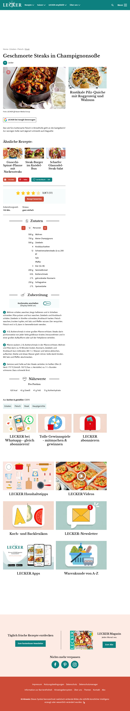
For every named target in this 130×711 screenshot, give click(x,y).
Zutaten (12, 49)
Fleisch (20, 49)
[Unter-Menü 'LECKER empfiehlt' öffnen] (66, 5)
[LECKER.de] (12, 5)
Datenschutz (71, 684)
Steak (27, 49)
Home (5, 49)
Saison (40, 5)
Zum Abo (109, 644)
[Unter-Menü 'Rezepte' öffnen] (33, 5)
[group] (34, 161)
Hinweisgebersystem (63, 690)
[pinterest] (65, 664)
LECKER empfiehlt (56, 5)
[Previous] (5, 153)
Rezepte (28, 5)
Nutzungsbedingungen (54, 684)
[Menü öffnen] (125, 5)
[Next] (63, 153)
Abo (103, 690)
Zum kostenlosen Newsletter (30, 643)
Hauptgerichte (38, 406)
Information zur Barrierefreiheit (38, 690)
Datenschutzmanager (88, 684)
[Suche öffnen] (112, 5)
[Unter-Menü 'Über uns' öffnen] (79, 5)
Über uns (74, 5)
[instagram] (74, 664)
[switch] (47, 303)
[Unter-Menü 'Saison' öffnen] (45, 5)
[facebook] (55, 664)
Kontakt (96, 690)
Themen (87, 690)
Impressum (37, 684)
